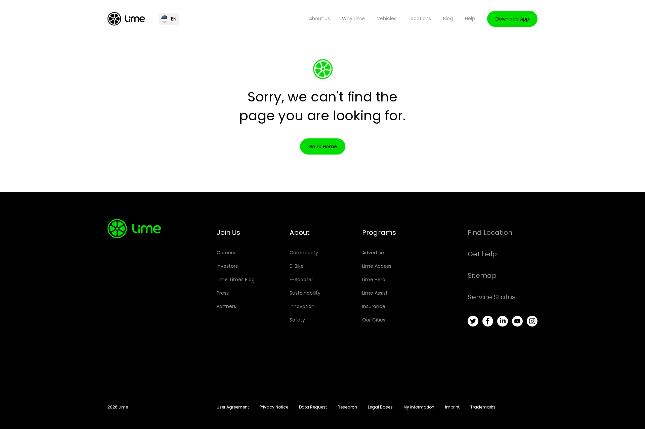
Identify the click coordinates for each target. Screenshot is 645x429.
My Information (418, 407)
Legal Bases (380, 407)
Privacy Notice (274, 407)
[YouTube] (517, 321)
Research (347, 407)
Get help (482, 254)
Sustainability (305, 293)
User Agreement (233, 407)
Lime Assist (375, 293)
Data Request (313, 407)
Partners (226, 306)
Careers (226, 252)
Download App (512, 18)
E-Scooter (301, 279)
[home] (126, 19)
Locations (419, 18)
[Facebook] (487, 321)
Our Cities (373, 319)
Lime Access (376, 266)
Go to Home (322, 146)
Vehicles (386, 18)
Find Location (490, 232)
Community (304, 252)
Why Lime (353, 18)
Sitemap (482, 275)
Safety (297, 319)
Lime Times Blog (236, 279)
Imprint (452, 407)
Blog (448, 18)
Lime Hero (373, 279)
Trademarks (483, 407)
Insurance (373, 306)
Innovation (302, 306)
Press (223, 293)
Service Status (492, 297)
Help (470, 18)
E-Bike (297, 266)
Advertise (373, 252)
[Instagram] (532, 321)
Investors (227, 266)
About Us (319, 18)
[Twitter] (473, 321)
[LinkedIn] (502, 321)
